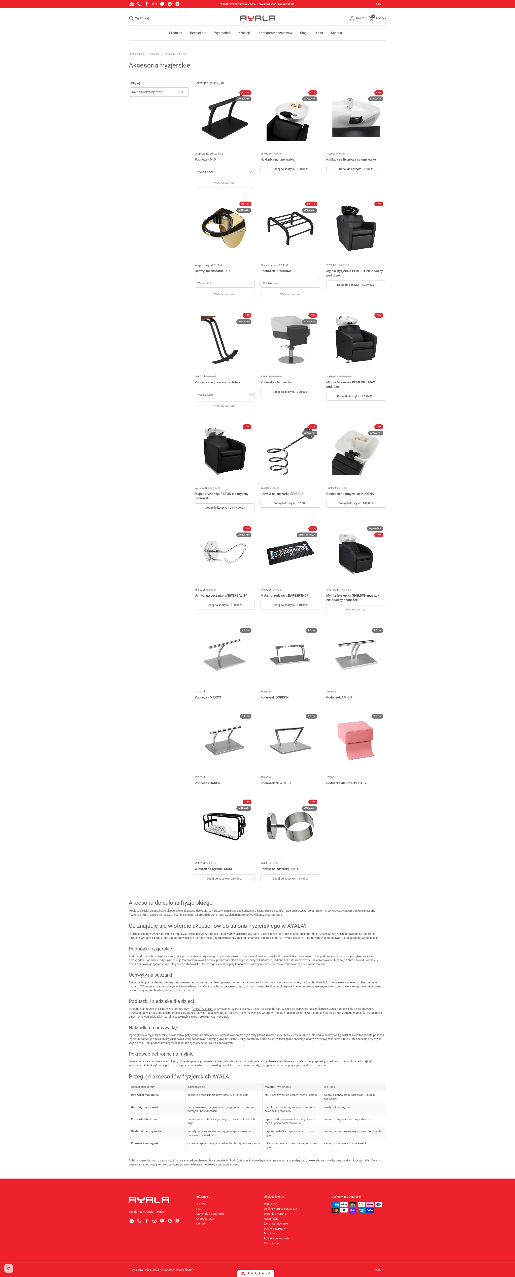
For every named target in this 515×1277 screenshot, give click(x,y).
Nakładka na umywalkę (326, 1035)
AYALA (164, 1269)
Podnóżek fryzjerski (157, 960)
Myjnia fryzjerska (139, 1061)
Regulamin (270, 1203)
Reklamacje (271, 1218)
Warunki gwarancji (275, 1213)
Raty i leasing (272, 1243)
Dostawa (269, 1233)
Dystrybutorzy (205, 1218)
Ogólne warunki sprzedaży (280, 1208)
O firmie (201, 1203)
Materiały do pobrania (210, 1213)
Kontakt (201, 1223)
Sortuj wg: (135, 83)
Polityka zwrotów (275, 1228)
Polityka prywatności (277, 1238)
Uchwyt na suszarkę (272, 982)
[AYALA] (257, 18)
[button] (139, 18)
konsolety (372, 960)
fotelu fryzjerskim (202, 1008)
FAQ (199, 1208)
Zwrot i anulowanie (276, 1223)
